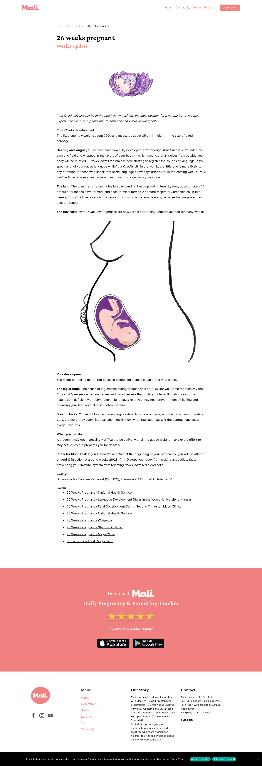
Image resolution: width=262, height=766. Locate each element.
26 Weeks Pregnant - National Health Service (99, 492)
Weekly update (75, 26)
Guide (197, 7)
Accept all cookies (200, 759)
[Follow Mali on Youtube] (50, 717)
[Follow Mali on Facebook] (33, 717)
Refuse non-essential (224, 759)
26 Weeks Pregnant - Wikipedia (89, 520)
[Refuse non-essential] (258, 759)
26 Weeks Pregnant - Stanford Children (95, 527)
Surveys (209, 7)
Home (168, 7)
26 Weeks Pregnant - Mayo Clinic (91, 534)
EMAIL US (187, 720)
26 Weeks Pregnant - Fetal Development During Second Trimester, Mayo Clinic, (124, 506)
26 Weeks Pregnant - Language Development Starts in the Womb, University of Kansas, (129, 499)
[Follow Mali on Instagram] (41, 717)
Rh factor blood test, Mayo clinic (90, 541)
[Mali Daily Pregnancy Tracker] (33, 8)
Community (182, 7)
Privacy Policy (176, 759)
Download (230, 7)
